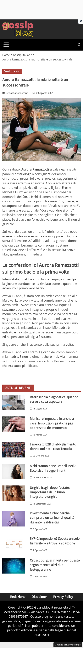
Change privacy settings (68, 644)
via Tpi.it (73, 279)
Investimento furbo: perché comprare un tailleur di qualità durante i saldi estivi (52, 517)
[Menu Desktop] (6, 44)
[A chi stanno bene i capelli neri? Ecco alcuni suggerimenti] (13, 471)
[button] (79, 45)
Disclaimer (39, 597)
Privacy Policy (63, 597)
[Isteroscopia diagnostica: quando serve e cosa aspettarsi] (13, 402)
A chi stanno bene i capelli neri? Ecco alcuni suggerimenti (52, 468)
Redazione (17, 597)
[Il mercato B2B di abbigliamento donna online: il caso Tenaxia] (13, 450)
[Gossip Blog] (17, 29)
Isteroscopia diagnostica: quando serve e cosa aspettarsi (54, 399)
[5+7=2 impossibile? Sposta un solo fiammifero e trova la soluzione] (13, 544)
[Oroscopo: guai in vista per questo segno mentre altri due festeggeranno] (13, 566)
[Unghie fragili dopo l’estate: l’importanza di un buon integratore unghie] (13, 493)
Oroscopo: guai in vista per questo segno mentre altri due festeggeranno (55, 565)
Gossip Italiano (11, 71)
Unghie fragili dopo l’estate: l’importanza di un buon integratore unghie (50, 492)
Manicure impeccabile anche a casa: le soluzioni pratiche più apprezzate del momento (52, 423)
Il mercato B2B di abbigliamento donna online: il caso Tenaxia (53, 446)
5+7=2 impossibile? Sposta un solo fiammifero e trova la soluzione (55, 540)
